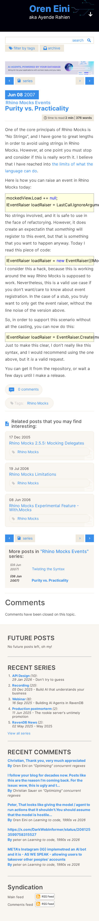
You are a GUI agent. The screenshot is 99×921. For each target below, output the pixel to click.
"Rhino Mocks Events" (64, 551)
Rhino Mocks (37, 403)
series (27, 81)
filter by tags (24, 48)
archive (53, 48)
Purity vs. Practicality (50, 580)
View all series (19, 733)
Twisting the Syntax (48, 569)
